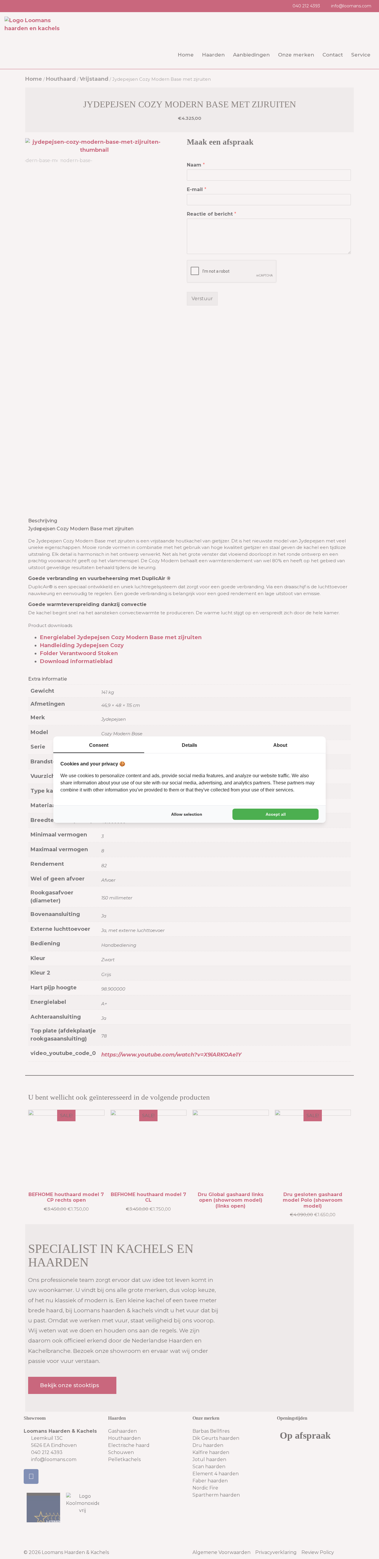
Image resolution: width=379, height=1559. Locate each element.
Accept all (276, 814)
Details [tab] (189, 745)
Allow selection (186, 814)
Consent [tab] (98, 745)
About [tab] (280, 745)
